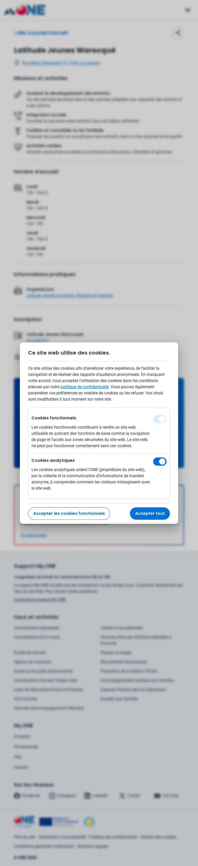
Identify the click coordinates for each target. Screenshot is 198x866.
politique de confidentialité (85, 386)
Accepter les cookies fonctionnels (69, 513)
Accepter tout (150, 513)
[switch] (160, 461)
